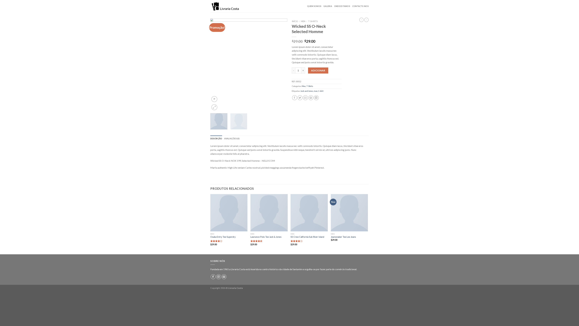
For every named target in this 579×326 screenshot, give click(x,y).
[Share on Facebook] (294, 97)
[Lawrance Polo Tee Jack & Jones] (269, 212)
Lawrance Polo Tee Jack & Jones (266, 237)
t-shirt (320, 91)
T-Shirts (313, 21)
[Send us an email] (223, 276)
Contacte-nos (360, 6)
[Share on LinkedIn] (316, 97)
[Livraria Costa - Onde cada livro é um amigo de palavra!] (225, 6)
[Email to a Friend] (305, 97)
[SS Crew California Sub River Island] (309, 212)
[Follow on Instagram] (218, 276)
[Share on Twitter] (299, 97)
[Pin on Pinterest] (310, 97)
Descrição (216, 138)
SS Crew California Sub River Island (307, 237)
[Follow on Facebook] (213, 276)
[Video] (214, 99)
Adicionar (318, 70)
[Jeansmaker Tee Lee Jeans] (349, 212)
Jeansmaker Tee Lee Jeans (343, 237)
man (316, 91)
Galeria (327, 6)
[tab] (216, 139)
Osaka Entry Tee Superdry (223, 237)
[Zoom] (214, 107)
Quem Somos (314, 6)
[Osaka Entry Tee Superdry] (229, 212)
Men (303, 21)
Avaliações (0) (231, 138)
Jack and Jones (307, 91)
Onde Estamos (342, 6)
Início (295, 21)
